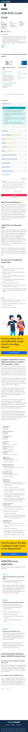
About (8, 724)
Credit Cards (8, 191)
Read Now (14, 554)
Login (5, 94)
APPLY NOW (14, 195)
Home (2, 191)
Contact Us (18, 724)
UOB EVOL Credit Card (17, 191)
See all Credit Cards (5, 174)
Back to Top (23, 178)
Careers (13, 724)
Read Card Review (14, 352)
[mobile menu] (26, 1)
